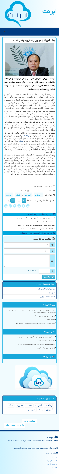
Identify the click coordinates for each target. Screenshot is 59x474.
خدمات (29, 405)
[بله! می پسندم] (24, 200)
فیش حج (52, 293)
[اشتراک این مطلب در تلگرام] (28, 206)
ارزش (40, 409)
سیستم (31, 409)
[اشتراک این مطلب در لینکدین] (10, 206)
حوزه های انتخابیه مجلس (46, 289)
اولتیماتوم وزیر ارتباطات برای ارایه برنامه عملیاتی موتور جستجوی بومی (35, 323)
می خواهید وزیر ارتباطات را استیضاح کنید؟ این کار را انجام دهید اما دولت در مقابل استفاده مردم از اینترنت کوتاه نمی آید (32, 311)
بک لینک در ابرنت (52, 460)
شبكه (21, 141)
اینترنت (28, 195)
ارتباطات (25, 136)
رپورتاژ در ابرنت (52, 464)
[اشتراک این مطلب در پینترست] (15, 206)
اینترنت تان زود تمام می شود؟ (45, 221)
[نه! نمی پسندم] (12, 200)
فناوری (9, 195)
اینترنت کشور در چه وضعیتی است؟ (45, 316)
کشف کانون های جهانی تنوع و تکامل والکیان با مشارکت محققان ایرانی (35, 218)
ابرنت (49, 11)
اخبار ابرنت (28, 421)
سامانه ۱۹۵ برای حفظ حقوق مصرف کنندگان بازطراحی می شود (37, 228)
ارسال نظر (48, 277)
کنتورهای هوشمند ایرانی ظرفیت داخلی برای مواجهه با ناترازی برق (36, 225)
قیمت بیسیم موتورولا (47, 296)
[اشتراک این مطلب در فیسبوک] (23, 206)
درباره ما (54, 457)
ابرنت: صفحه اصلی (13, 425)
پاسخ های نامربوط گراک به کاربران (46, 347)
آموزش (49, 409)
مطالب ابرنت (53, 467)
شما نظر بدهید (51, 319)
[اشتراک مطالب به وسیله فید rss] (6, 206)
